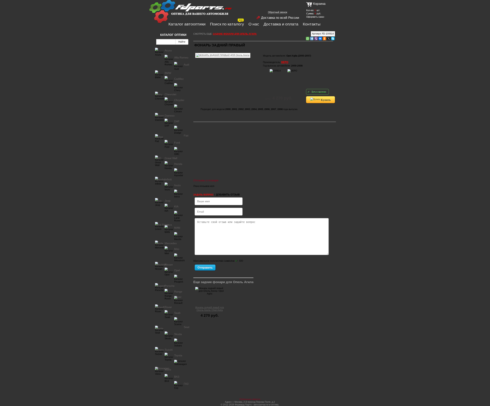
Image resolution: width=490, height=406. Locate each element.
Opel (177, 270)
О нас (253, 24)
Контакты (311, 24)
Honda (178, 163)
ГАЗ (186, 383)
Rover (168, 307)
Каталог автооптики (187, 24)
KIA (176, 206)
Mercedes (171, 243)
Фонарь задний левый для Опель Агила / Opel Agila (209, 308)
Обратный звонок (277, 12)
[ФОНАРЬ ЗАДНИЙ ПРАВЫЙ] (222, 52)
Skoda (178, 334)
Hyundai (160, 179)
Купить (325, 100)
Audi (186, 64)
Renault (159, 307)
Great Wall (171, 158)
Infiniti (168, 179)
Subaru (159, 349)
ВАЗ (176, 376)
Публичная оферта (249, 399)
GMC (158, 158)
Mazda (159, 243)
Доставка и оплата (281, 24)
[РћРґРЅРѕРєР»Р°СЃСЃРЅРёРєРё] (324, 38)
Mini (176, 249)
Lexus (168, 224)
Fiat (186, 135)
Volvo (168, 369)
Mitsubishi (161, 264)
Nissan (169, 264)
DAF (177, 121)
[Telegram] (312, 38)
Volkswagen (162, 368)
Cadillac (179, 78)
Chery (158, 94)
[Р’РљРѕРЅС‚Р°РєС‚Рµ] (320, 38)
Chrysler (179, 100)
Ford (177, 142)
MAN (177, 227)
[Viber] (316, 38)
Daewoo (170, 115)
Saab (177, 312)
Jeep (168, 200)
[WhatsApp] (307, 38)
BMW (168, 73)
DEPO (284, 62)
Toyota (178, 355)
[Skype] (333, 38)
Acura (168, 50)
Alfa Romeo (181, 57)
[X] (328, 38)
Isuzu (177, 185)
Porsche (170, 285)
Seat (186, 327)
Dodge (159, 136)
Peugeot (160, 285)
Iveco (158, 200)
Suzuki (169, 349)
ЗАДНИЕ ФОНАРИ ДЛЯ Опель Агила (235, 34)
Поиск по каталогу (227, 24)
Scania (159, 328)
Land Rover (162, 224)
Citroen (159, 115)
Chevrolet (170, 94)
